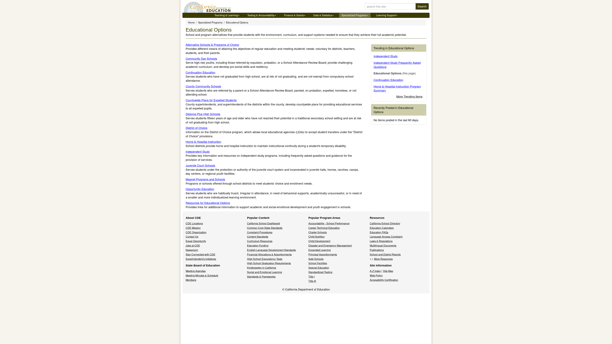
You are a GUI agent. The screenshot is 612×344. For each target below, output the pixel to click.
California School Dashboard (263, 223)
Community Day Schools (201, 58)
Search (422, 6)
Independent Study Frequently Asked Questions (397, 65)
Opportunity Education (200, 189)
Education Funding (257, 245)
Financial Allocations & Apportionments (269, 254)
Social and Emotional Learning (264, 272)
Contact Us (192, 236)
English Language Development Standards (271, 250)
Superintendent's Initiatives (201, 259)
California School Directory (385, 223)
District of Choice (196, 128)
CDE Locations (194, 223)
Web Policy (376, 275)
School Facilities (317, 263)
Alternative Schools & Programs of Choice (212, 45)
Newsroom (192, 250)
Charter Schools (317, 232)
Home (191, 22)
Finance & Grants (294, 15)
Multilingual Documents (383, 245)
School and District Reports (385, 254)
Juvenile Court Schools (200, 165)
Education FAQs (379, 232)
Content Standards (257, 236)
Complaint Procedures (259, 232)
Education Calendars (382, 228)
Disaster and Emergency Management (330, 245)
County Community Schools (203, 86)
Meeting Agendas (196, 271)
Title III (312, 281)
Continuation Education (200, 72)
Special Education (318, 267)
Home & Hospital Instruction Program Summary (397, 88)
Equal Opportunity (196, 241)
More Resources (383, 259)
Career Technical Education (324, 228)
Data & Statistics (322, 15)
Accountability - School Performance (329, 223)
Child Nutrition (316, 236)
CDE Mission (193, 228)
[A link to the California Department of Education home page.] (206, 7)
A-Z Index (375, 271)
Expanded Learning (319, 250)
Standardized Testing (320, 272)
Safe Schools (316, 259)
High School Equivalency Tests (264, 259)
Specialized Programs (354, 15)
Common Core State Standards (264, 228)
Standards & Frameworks (261, 276)
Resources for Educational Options (208, 203)
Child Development (319, 241)
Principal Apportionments (322, 254)
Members (191, 280)
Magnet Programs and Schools (205, 179)
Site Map (388, 271)
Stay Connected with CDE (200, 254)
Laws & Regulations (381, 241)
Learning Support (386, 15)
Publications (377, 250)
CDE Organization (196, 232)
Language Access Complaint (386, 236)
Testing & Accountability (260, 15)
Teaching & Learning (226, 15)
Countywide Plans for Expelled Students (211, 100)
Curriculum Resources (259, 241)
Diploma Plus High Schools (203, 114)
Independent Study (198, 151)
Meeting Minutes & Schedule (202, 275)
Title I (311, 276)
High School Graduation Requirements (269, 263)
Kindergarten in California (261, 267)
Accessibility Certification (384, 280)
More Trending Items (409, 96)
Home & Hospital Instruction (203, 142)
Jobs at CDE (193, 245)
